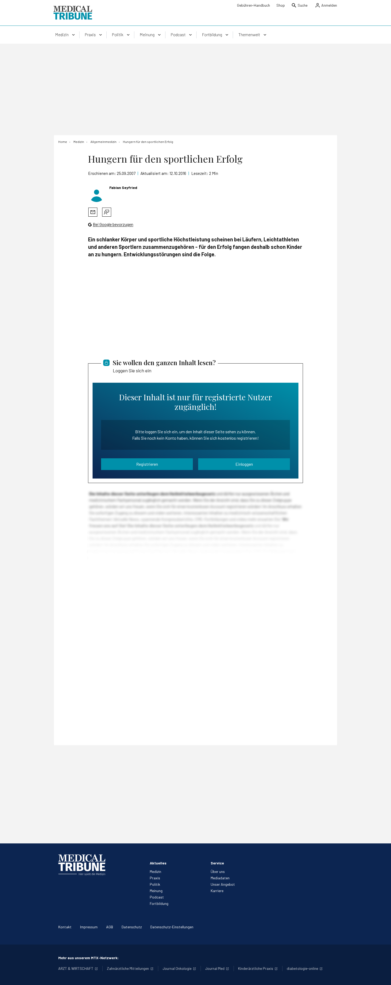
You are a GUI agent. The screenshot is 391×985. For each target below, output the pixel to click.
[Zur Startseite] (73, 12)
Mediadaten (220, 878)
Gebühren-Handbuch (253, 5)
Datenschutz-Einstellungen (171, 927)
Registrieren (147, 464)
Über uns (218, 871)
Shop (280, 5)
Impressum (89, 927)
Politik (155, 884)
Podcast (157, 897)
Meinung (156, 890)
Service (217, 863)
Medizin (155, 871)
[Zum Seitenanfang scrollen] (381, 975)
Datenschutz (132, 927)
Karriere (217, 890)
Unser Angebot (223, 884)
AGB (109, 927)
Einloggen (244, 464)
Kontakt (65, 927)
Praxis (155, 878)
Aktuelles (158, 863)
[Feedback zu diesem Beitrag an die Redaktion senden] (106, 212)
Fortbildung (159, 903)
